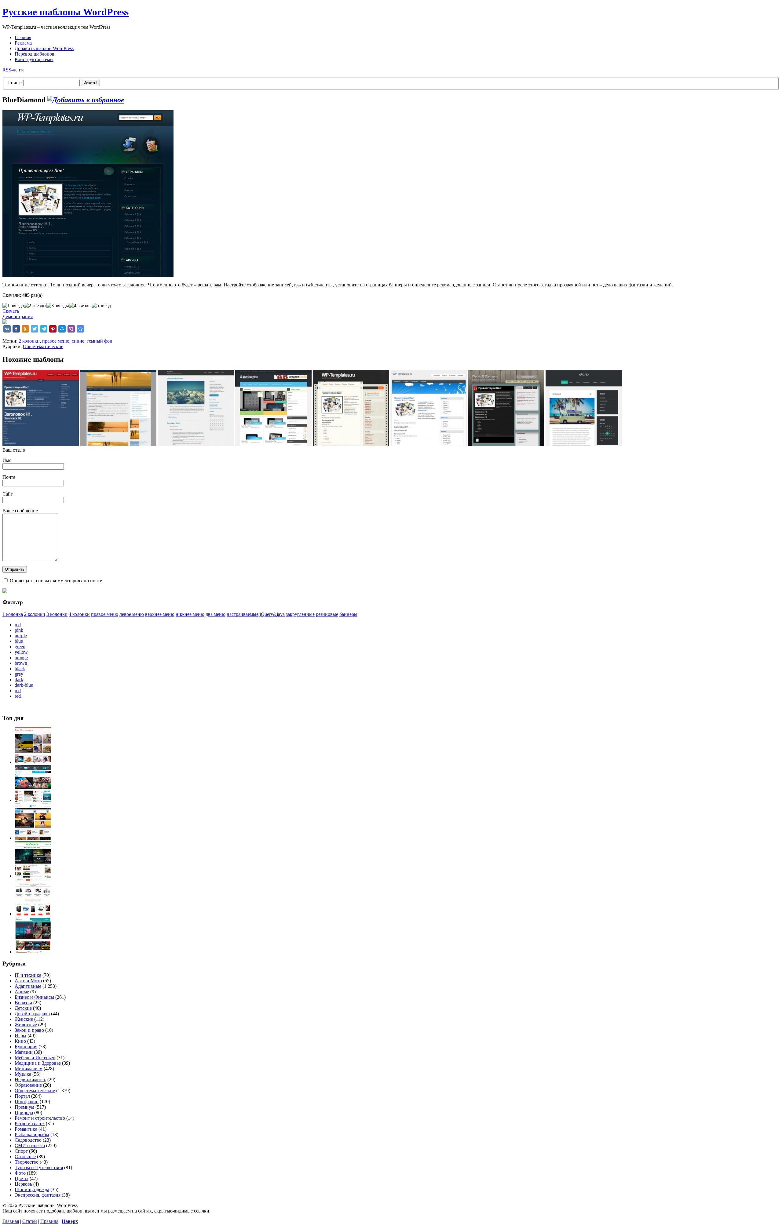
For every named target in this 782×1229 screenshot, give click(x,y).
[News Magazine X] (33, 762)
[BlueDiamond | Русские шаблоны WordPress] (80, 329)
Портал (22, 1096)
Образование (28, 1085)
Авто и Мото (28, 980)
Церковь (23, 1184)
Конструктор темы (34, 59)
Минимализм (28, 1068)
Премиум (24, 1107)
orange (21, 657)
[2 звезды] (35, 305)
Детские (23, 1008)
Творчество (26, 1162)
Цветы (21, 1178)
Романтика (26, 1129)
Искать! (90, 83)
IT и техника (28, 975)
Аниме (22, 991)
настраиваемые (242, 614)
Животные (26, 1024)
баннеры (348, 614)
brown (21, 663)
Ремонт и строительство (40, 1118)
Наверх (70, 1221)
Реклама (23, 42)
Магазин (24, 1052)
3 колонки (57, 614)
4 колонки (79, 614)
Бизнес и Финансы (34, 997)
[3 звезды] (57, 305)
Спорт (21, 1151)
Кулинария (26, 1046)
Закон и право (29, 1030)
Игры (20, 1035)
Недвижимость (30, 1079)
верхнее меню (159, 614)
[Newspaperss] (33, 951)
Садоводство (28, 1140)
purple (21, 635)
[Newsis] (33, 838)
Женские (24, 1019)
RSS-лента (13, 69)
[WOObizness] (33, 913)
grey (19, 674)
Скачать (10, 311)
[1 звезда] (13, 305)
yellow (21, 652)
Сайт (7, 493)
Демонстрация (17, 316)
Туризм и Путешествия (39, 1167)
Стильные (25, 1156)
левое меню (131, 614)
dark (19, 679)
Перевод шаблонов (34, 53)
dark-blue (24, 685)
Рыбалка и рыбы (32, 1134)
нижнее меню (190, 614)
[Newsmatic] (33, 875)
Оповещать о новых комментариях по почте (56, 580)
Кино (20, 1041)
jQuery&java (272, 614)
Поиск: (14, 82)
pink (19, 630)
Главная (23, 37)
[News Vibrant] (33, 800)
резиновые (327, 614)
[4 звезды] (80, 305)
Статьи (29, 1221)
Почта (8, 477)
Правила (49, 1221)
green (20, 646)
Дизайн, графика (32, 1013)
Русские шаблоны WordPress (65, 11)
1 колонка (12, 614)
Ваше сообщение (20, 510)
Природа (24, 1112)
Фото (20, 1173)
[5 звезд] (101, 305)
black (20, 668)
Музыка (23, 1074)
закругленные (300, 614)
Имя (6, 460)
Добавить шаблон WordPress (44, 48)
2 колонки (29, 341)
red (18, 624)
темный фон (99, 341)
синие (78, 341)
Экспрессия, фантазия (37, 1195)
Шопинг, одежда (32, 1189)
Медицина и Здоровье (38, 1063)
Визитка (23, 1002)
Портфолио (26, 1101)
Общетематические (43, 346)
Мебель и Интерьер (35, 1057)
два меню (215, 614)
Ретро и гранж (30, 1123)
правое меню (55, 341)
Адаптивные (28, 986)
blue (19, 641)
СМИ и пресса (30, 1145)
